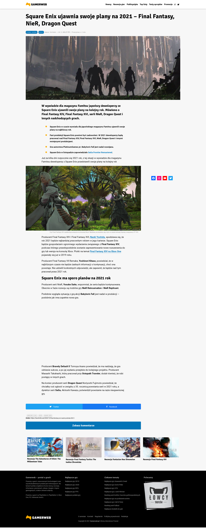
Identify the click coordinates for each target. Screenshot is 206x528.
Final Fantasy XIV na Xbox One (105, 251)
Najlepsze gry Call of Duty (113, 502)
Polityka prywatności (112, 516)
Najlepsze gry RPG (72, 488)
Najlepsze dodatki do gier (113, 509)
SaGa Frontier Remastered (100, 152)
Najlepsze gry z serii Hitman (114, 492)
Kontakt (90, 516)
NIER (40, 415)
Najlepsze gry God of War (113, 485)
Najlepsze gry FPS (71, 492)
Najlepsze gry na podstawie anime (117, 499)
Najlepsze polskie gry (72, 495)
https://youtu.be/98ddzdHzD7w (41, 303)
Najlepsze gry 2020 (72, 485)
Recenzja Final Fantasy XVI (154, 459)
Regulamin (99, 516)
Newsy (41, 32)
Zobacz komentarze (83, 425)
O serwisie (82, 516)
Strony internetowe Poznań (109, 521)
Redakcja (124, 516)
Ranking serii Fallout (111, 505)
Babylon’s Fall (32, 415)
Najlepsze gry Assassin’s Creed (115, 481)
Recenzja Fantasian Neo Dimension (119, 459)
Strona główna (31, 32)
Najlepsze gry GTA (111, 488)
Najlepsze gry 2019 (72, 481)
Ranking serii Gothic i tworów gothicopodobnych (122, 495)
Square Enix (48, 415)
